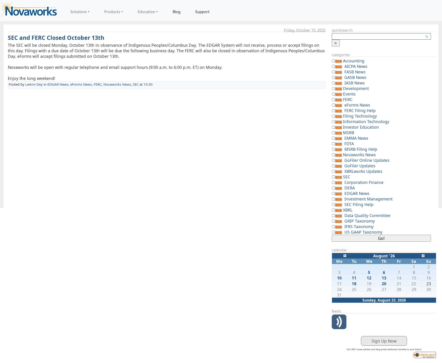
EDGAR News (57, 84)
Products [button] (112, 11)
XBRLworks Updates (363, 171)
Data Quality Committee (367, 215)
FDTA (349, 143)
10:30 (148, 84)
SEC (136, 84)
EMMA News (356, 138)
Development (356, 88)
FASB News (354, 72)
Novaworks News (117, 84)
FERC (98, 84)
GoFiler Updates (359, 165)
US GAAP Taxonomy (363, 232)
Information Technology (366, 121)
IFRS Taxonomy (359, 226)
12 (369, 278)
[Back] (345, 255)
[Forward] (423, 255)
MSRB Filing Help (360, 149)
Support (202, 11)
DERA (349, 188)
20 (384, 283)
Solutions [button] (78, 11)
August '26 (384, 255)
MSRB (348, 132)
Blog (176, 11)
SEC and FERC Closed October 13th (56, 37)
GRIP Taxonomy (359, 221)
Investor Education (361, 127)
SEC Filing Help (358, 204)
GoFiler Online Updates (366, 160)
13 (384, 278)
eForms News (81, 84)
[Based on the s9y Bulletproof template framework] (424, 354)
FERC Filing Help (360, 110)
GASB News (355, 77)
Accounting (353, 61)
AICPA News (355, 66)
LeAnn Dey (34, 84)
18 (354, 283)
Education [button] (146, 11)
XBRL (347, 210)
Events (349, 94)
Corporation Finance (364, 182)
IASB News (354, 83)
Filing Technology (360, 116)
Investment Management (368, 199)
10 (339, 278)
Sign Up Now (384, 341)
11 (354, 278)
